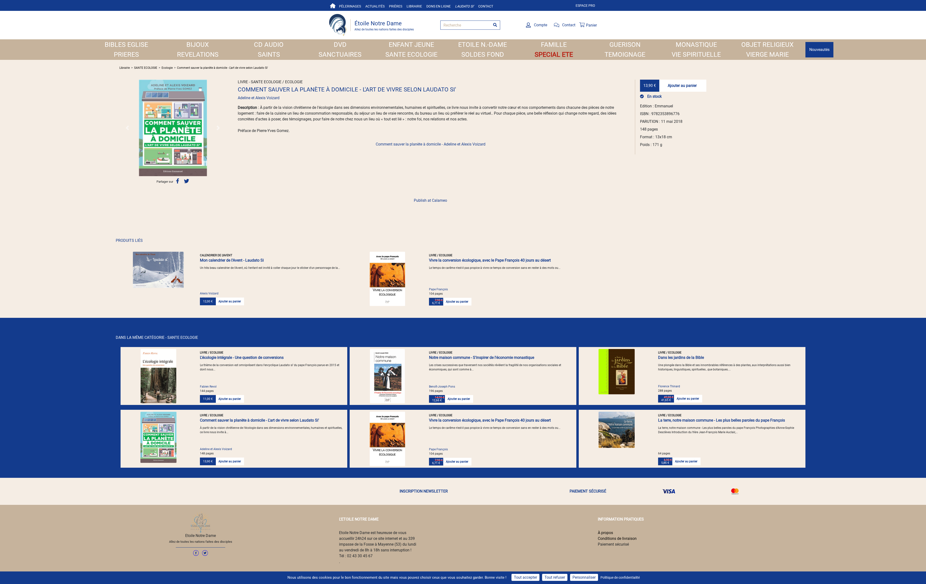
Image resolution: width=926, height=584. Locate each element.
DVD (340, 45)
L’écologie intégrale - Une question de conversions (242, 357)
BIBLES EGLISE (126, 45)
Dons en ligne (438, 6)
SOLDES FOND (482, 54)
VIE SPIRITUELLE (696, 54)
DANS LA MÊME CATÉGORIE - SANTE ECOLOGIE (157, 337)
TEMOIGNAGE (625, 54)
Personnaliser (584, 577)
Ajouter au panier (682, 85)
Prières (395, 6)
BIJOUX (197, 45)
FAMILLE (554, 45)
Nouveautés (819, 49)
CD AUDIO (269, 45)
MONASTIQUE (696, 45)
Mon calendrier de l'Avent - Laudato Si (232, 260)
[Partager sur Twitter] (186, 181)
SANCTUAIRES (340, 54)
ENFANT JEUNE (411, 45)
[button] (127, 128)
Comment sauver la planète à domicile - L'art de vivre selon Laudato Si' (222, 68)
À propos (605, 532)
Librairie (414, 6)
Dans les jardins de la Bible (681, 357)
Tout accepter (525, 577)
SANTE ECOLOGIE (411, 54)
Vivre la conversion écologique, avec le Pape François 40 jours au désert (490, 260)
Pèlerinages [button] (350, 6)
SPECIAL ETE (554, 54)
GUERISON (624, 45)
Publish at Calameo (430, 200)
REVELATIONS (197, 54)
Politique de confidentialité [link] (620, 577)
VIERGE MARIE (767, 54)
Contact (485, 6)
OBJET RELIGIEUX (767, 45)
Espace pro (585, 5)
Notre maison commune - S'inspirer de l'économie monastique (481, 357)
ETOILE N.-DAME (482, 45)
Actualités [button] (375, 6)
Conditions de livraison (617, 538)
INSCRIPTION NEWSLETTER (424, 491)
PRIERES (126, 54)
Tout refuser (555, 577)
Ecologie (167, 68)
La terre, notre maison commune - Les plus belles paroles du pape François (721, 420)
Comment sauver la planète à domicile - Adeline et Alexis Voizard (430, 144)
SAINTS (269, 54)
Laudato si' (464, 6)
